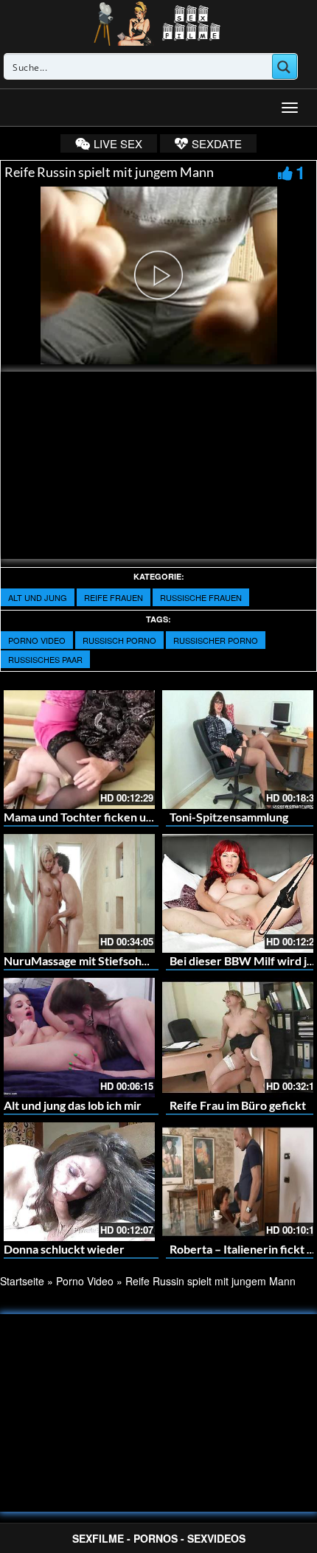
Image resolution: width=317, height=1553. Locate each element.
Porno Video (37, 640)
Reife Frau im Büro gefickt (238, 1105)
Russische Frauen (201, 597)
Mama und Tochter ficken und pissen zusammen (128, 817)
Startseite (22, 1281)
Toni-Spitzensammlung (229, 817)
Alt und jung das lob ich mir (73, 1105)
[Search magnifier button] (284, 66)
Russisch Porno (119, 640)
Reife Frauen (113, 597)
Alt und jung (37, 597)
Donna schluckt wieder (64, 1249)
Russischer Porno (215, 640)
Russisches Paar (45, 659)
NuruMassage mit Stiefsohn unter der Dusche (123, 960)
